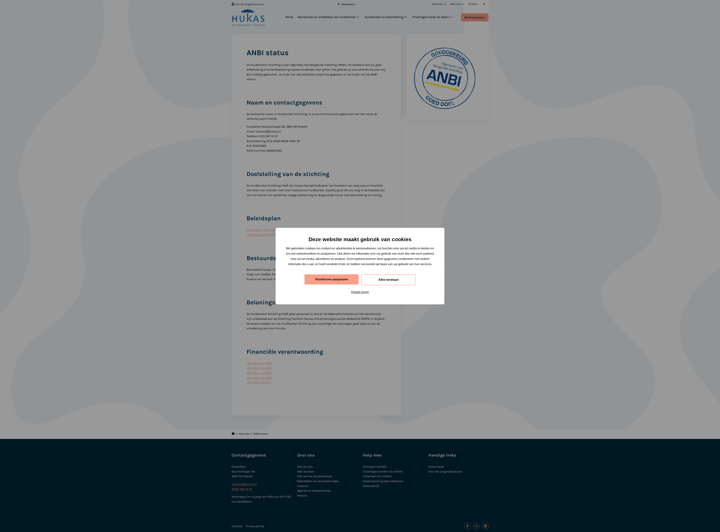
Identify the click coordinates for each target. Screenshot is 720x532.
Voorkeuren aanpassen (331, 279)
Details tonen (360, 292)
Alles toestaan (388, 279)
